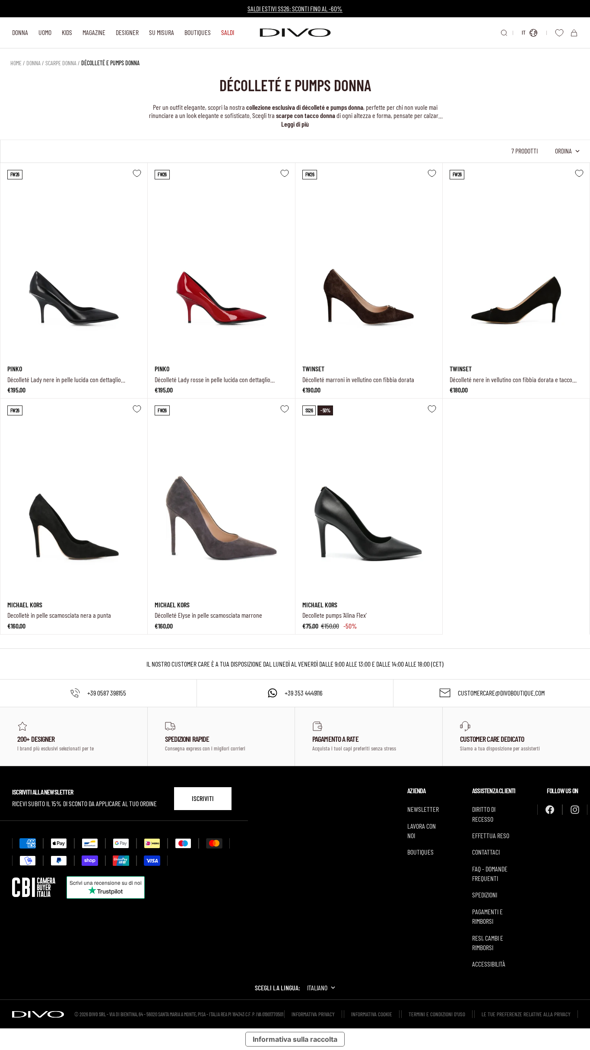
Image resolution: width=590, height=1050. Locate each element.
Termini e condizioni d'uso (437, 1014)
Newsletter (423, 809)
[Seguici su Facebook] (550, 809)
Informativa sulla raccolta (295, 1039)
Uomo (44, 32)
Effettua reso (490, 835)
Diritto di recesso (483, 814)
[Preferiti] (559, 33)
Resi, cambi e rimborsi (487, 942)
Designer (127, 32)
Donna (20, 32)
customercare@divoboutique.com (501, 693)
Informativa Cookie (371, 1014)
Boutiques (197, 32)
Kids (67, 32)
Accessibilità (488, 964)
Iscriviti (203, 798)
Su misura (161, 32)
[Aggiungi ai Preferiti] (137, 173)
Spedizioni (484, 894)
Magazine (93, 32)
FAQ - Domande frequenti (490, 873)
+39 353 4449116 (304, 693)
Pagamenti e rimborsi (487, 916)
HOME (16, 63)
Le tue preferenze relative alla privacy (526, 1014)
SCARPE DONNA (60, 63)
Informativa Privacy (313, 1014)
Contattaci (486, 852)
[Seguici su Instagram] (575, 809)
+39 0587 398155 (106, 693)
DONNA (33, 63)
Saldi (227, 32)
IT (524, 32)
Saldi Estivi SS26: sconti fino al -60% (295, 8)
